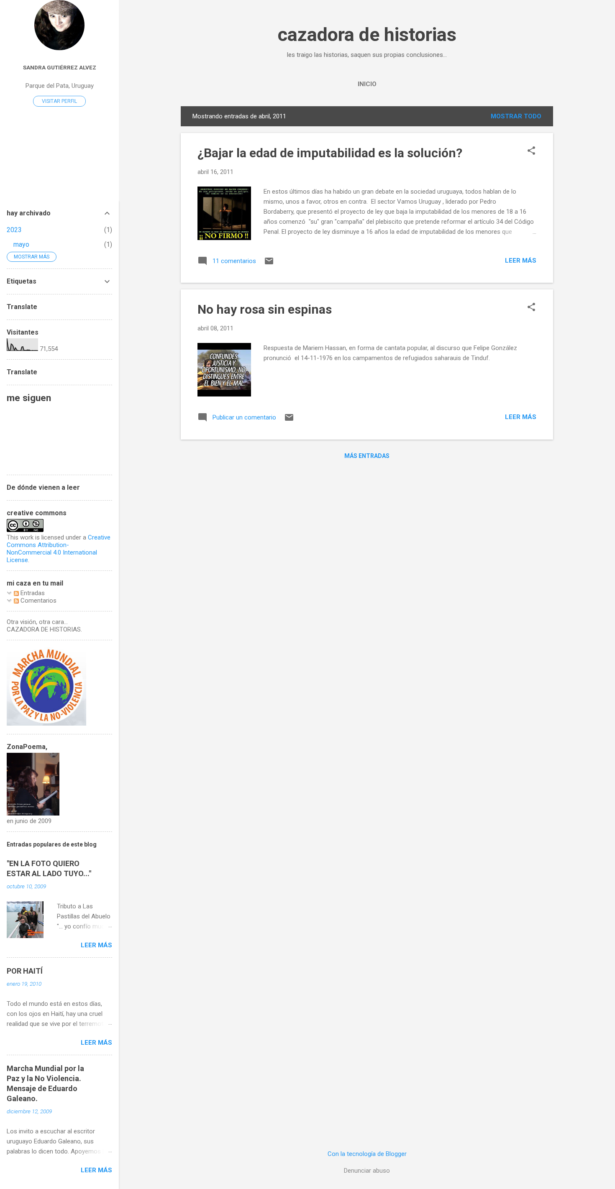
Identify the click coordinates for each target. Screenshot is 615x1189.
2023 (14, 230)
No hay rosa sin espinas (264, 309)
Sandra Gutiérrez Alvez (59, 67)
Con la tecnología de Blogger (367, 1154)
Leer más (520, 260)
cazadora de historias (367, 34)
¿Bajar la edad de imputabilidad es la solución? (329, 153)
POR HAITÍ (25, 971)
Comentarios (37, 600)
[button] (531, 151)
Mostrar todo (516, 116)
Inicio (367, 84)
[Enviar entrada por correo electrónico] (269, 264)
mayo (21, 244)
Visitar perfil (59, 101)
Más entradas (367, 456)
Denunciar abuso (367, 1170)
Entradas (32, 593)
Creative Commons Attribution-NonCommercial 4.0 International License (58, 549)
